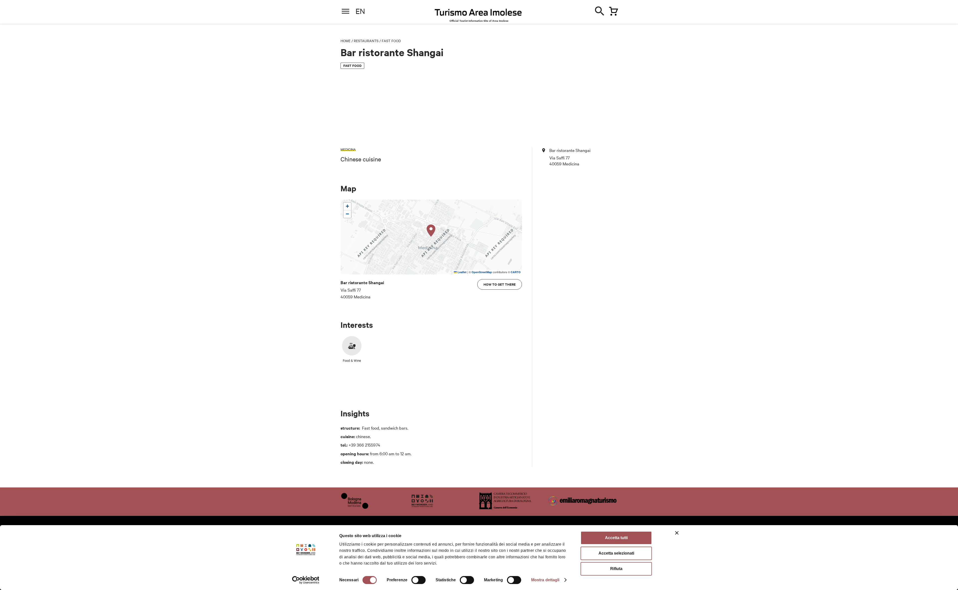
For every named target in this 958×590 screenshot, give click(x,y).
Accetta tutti (616, 538)
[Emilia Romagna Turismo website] (583, 507)
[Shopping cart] (612, 10)
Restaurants (366, 40)
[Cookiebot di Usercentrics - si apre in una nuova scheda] (306, 580)
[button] (431, 231)
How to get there (499, 284)
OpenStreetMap (482, 272)
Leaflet (462, 272)
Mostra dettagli (545, 580)
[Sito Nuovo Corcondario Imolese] (422, 507)
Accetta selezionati (616, 553)
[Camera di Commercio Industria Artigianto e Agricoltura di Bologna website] (505, 507)
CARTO (516, 272)
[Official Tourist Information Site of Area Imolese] (478, 13)
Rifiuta (616, 569)
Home (346, 40)
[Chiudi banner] (677, 533)
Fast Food (391, 40)
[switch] (418, 580)
